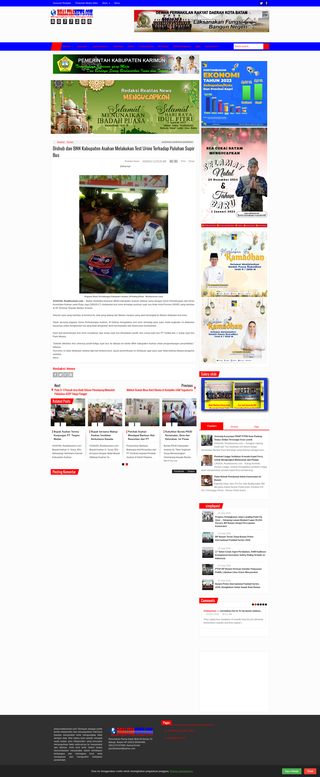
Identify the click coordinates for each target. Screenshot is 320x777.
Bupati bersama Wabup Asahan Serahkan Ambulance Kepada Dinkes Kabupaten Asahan (104, 439)
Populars (212, 426)
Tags (256, 426)
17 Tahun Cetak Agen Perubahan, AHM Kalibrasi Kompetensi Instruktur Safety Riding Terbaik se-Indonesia (240, 555)
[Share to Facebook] (71, 415)
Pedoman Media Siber (86, 3)
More (105, 3)
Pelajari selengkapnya (181, 771)
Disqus (191, 471)
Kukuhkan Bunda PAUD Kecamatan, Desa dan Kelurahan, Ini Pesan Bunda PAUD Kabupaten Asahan (179, 439)
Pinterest (70, 374)
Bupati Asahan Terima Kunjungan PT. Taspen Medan (67, 435)
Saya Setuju (292, 771)
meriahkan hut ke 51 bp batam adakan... (241, 611)
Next (194, 412)
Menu (117, 3)
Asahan (61, 142)
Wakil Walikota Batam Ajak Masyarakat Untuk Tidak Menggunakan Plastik (219, 408)
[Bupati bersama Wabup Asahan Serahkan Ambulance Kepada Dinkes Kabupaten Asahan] (105, 412)
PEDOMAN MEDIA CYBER (181, 730)
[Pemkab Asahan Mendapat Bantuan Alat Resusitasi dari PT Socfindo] (142, 412)
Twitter (261, 3)
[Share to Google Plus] (81, 415)
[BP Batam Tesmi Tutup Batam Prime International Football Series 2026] (207, 537)
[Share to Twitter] (76, 415)
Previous (53, 412)
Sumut (70, 142)
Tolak (310, 771)
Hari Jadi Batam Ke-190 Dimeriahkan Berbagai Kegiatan (246, 407)
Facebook (266, 3)
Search (266, 46)
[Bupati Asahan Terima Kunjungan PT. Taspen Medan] (68, 412)
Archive (234, 426)
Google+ (65, 374)
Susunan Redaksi (62, 3)
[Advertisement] (234, 683)
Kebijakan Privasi (176, 738)
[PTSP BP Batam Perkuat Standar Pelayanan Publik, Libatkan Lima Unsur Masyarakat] (207, 569)
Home (56, 46)
